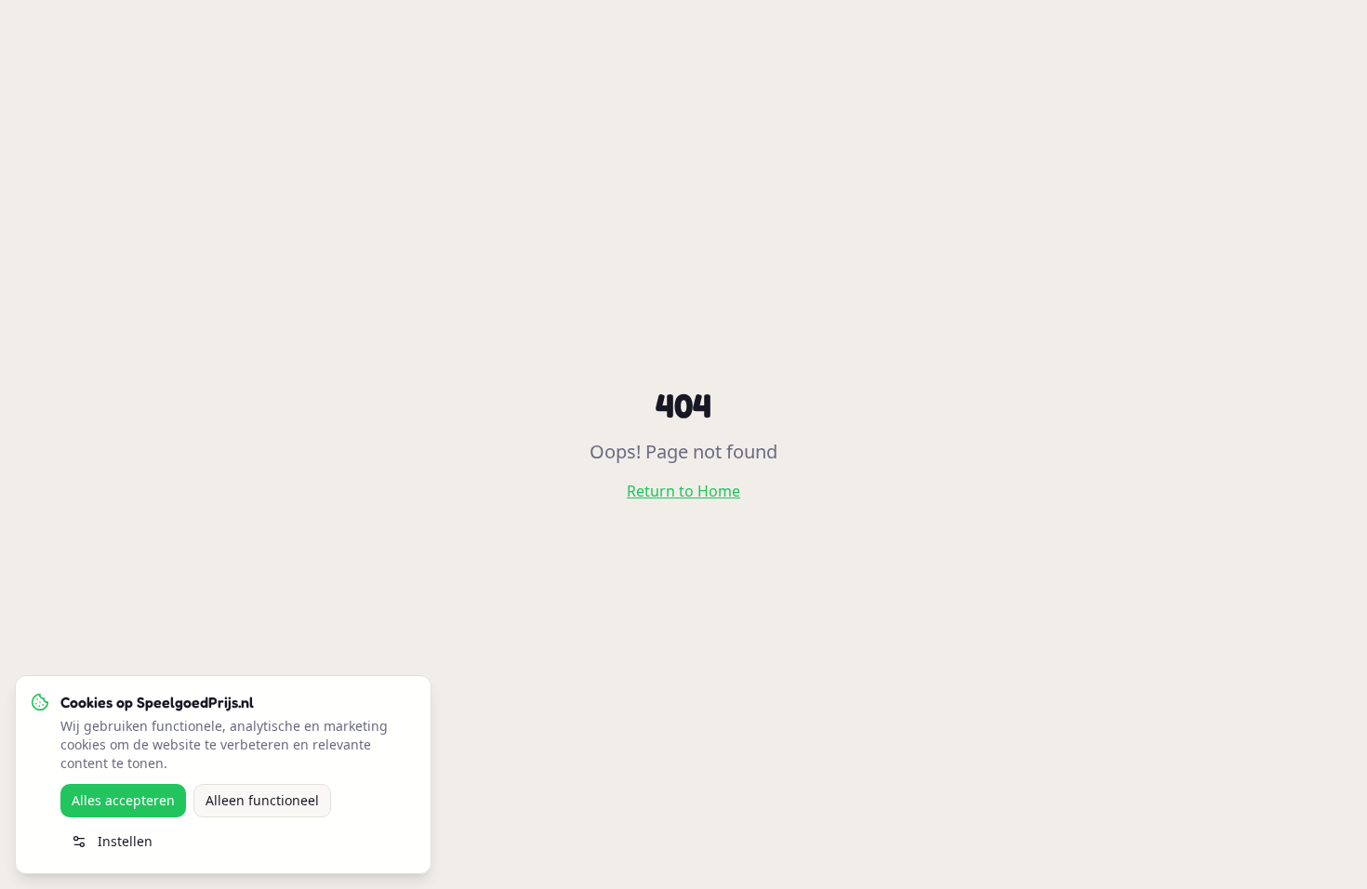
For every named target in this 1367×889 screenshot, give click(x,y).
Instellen (125, 841)
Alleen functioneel (262, 800)
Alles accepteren (123, 800)
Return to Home (683, 491)
